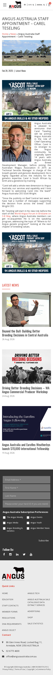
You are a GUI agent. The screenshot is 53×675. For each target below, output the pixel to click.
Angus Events (36, 517)
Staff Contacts (10, 605)
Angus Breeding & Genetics (15, 529)
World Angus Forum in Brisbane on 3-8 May (26, 215)
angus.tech (33, 593)
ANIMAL (40, 5)
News (13, 33)
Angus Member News (40, 528)
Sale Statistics (35, 623)
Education (7, 599)
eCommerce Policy (43, 669)
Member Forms (10, 611)
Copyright (30, 669)
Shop (30, 617)
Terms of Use (20, 669)
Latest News (21, 70)
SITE (30, 5)
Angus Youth (36, 522)
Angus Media (12, 522)
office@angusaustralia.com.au (21, 656)
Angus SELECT (9, 630)
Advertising (34, 611)
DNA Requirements (11, 624)
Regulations (8, 617)
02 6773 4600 (12, 651)
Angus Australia (24, 667)
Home (5, 33)
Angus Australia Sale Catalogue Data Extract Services (39, 602)
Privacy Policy (8, 669)
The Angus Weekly (15, 517)
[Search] (25, 4)
